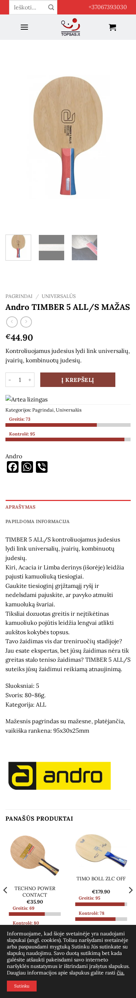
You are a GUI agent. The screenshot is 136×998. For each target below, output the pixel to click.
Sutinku (21, 986)
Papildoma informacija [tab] (37, 521)
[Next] (118, 137)
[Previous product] (26, 322)
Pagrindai (19, 296)
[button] (24, 27)
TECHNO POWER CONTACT (35, 891)
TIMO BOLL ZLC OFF (101, 879)
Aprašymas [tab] (20, 507)
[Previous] (17, 137)
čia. (120, 972)
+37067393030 (107, 6)
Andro (13, 456)
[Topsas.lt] (71, 27)
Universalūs (59, 296)
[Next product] (11, 322)
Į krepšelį (77, 379)
